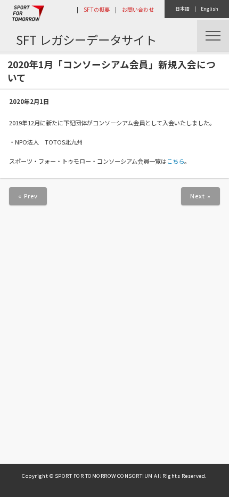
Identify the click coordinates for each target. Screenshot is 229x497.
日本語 (182, 8)
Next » (200, 195)
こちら (175, 161)
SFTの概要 (97, 9)
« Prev (28, 195)
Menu (213, 36)
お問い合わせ (138, 9)
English (209, 8)
